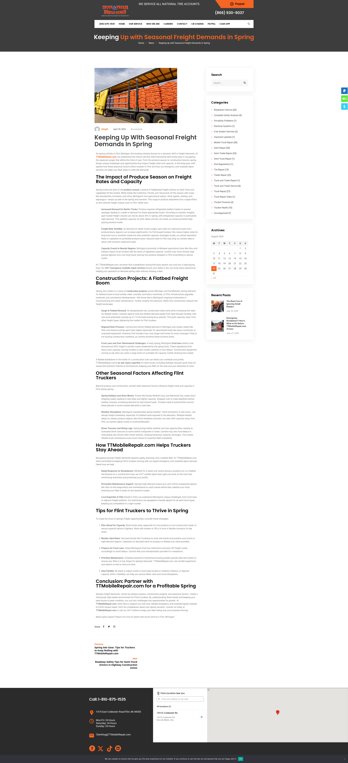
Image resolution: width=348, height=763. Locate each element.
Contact (182, 24)
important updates (223, 137)
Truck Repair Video (223, 197)
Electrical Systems (223, 126)
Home (122, 24)
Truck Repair (220, 191)
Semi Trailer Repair (223, 153)
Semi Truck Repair (222, 158)
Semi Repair (220, 148)
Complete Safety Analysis (226, 115)
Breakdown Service (223, 110)
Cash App (225, 24)
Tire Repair (219, 169)
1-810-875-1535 (112, 699)
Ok (240, 759)
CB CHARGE (197, 24)
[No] (344, 759)
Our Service (135, 24)
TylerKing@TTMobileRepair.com (113, 734)
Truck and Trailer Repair (225, 180)
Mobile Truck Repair (223, 142)
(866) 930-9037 (229, 13)
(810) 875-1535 (107, 24)
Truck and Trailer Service (225, 186)
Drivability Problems (223, 120)
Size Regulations (222, 164)
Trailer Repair (220, 175)
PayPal (211, 24)
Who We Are (153, 24)
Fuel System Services (224, 131)
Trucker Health (221, 207)
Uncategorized (221, 213)
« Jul (213, 277)
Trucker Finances (222, 202)
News (151, 43)
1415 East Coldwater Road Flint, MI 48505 (118, 711)
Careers (168, 24)
